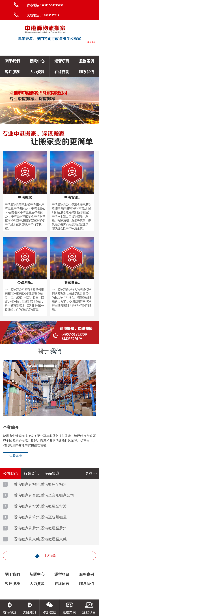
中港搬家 (25, 197)
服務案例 (86, 61)
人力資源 (37, 72)
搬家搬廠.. (72, 282)
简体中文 (91, 42)
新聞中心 (37, 61)
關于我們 (12, 61)
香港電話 (10, 612)
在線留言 (61, 584)
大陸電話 (30, 612)
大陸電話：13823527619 (43, 15)
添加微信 (49, 612)
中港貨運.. (72, 197)
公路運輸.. (25, 282)
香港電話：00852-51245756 (45, 5)
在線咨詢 (61, 72)
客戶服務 (12, 72)
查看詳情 (15, 455)
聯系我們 (86, 72)
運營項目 (61, 61)
